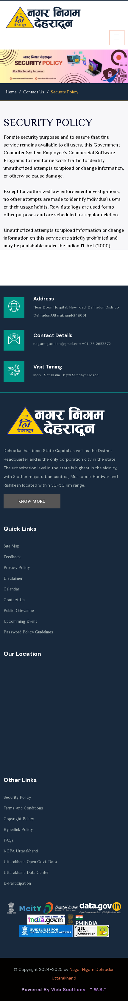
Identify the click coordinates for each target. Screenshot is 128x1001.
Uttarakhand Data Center (26, 872)
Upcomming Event (20, 621)
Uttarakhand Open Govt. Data (30, 861)
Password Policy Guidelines (28, 632)
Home (11, 92)
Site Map (11, 546)
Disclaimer (13, 578)
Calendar (11, 589)
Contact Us (33, 92)
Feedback (12, 556)
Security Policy (17, 797)
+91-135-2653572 (96, 343)
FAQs (9, 840)
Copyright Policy (19, 818)
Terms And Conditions (23, 808)
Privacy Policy (17, 567)
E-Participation (17, 883)
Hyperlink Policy (18, 829)
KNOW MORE (32, 501)
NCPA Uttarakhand (21, 851)
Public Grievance (19, 610)
